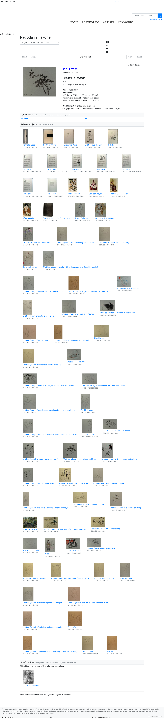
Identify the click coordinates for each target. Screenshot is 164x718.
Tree (85, 118)
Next (130, 57)
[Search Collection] (160, 15)
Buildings (24, 118)
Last (139, 57)
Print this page (136, 65)
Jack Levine (70, 69)
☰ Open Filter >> (7, 34)
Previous (35, 57)
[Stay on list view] (107, 52)
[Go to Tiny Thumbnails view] (108, 42)
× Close (116, 1)
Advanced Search (156, 19)
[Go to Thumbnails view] (107, 45)
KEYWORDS (125, 22)
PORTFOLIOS (90, 22)
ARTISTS (108, 22)
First (25, 57)
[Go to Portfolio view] (107, 48)
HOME (74, 22)
